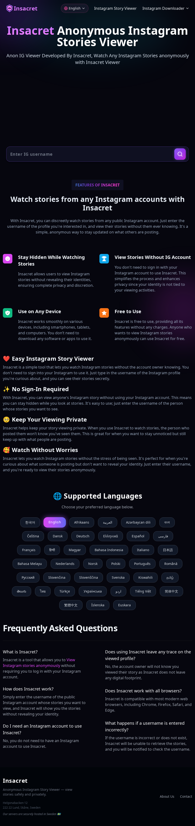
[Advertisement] (97, 106)
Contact (186, 796)
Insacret (25, 8)
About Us (167, 796)
